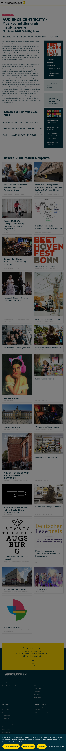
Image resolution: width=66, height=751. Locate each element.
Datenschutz (60, 746)
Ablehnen (42, 746)
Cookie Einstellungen (11, 746)
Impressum (51, 746)
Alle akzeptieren (28, 746)
